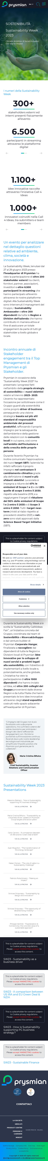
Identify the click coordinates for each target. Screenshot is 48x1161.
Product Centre (14, 1128)
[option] (24, 124)
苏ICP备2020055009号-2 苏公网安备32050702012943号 (24, 1158)
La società (17, 1120)
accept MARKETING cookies (26, 949)
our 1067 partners (17, 558)
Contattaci (24, 1104)
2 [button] (25, 229)
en (30, 4)
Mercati (18, 1124)
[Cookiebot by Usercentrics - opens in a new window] (31, 545)
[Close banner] (44, 546)
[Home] (14, 4)
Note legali (41, 1146)
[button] (44, 4)
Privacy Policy (11, 1148)
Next (41, 153)
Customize (23, 599)
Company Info (21, 1146)
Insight (19, 1137)
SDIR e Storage (8, 1146)
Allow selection (24, 606)
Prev (7, 153)
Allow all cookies (24, 592)
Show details (35, 585)
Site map (31, 1146)
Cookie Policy (23, 1148)
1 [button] (22, 153)
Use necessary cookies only (24, 613)
